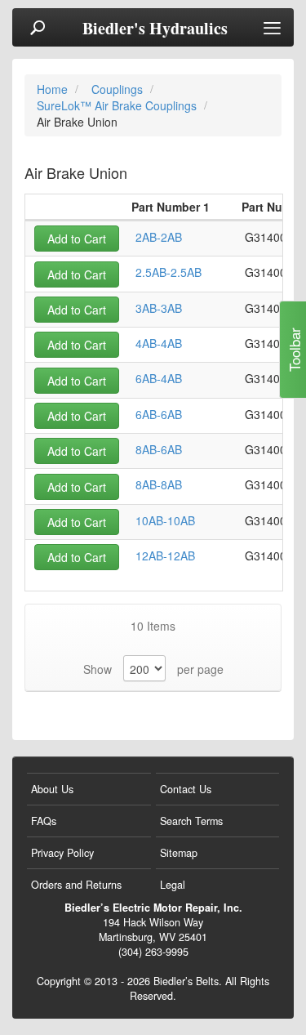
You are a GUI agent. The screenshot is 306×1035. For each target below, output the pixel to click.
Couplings (118, 89)
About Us (52, 789)
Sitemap (178, 852)
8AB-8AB (158, 484)
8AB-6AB (158, 449)
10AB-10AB (165, 520)
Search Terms (191, 821)
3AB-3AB (158, 308)
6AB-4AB (158, 378)
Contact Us (185, 789)
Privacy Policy (62, 852)
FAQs (43, 821)
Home (54, 89)
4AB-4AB (158, 343)
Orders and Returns (76, 884)
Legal (172, 884)
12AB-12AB (165, 555)
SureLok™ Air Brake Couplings (118, 105)
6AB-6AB (158, 414)
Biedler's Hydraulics (155, 28)
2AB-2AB (158, 237)
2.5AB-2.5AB (168, 272)
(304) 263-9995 (153, 951)
